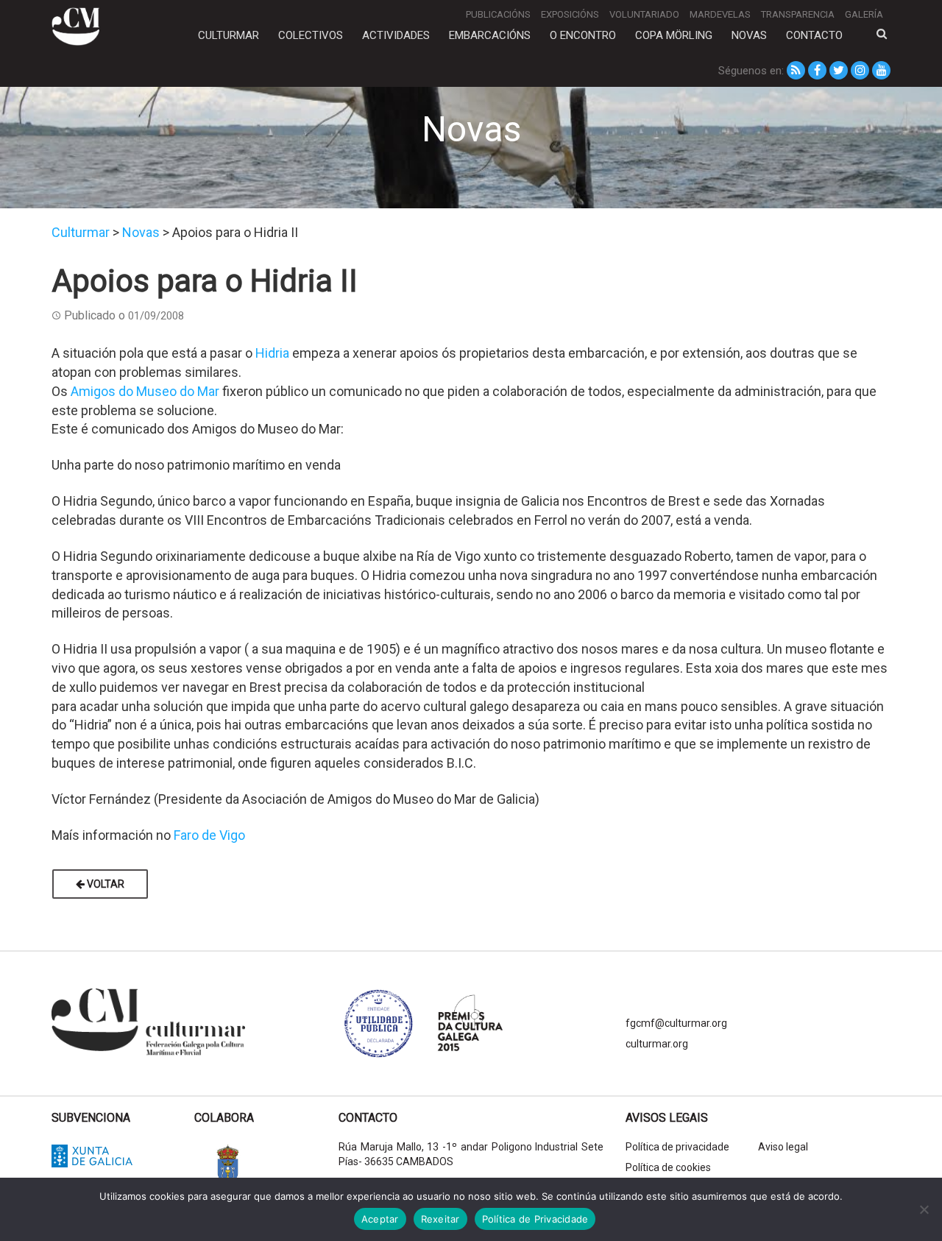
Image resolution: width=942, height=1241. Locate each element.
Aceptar (380, 1219)
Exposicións (570, 14)
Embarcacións (490, 35)
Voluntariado (644, 14)
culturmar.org (657, 1044)
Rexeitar (440, 1219)
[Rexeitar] (923, 1209)
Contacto (814, 35)
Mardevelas (720, 14)
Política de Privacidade (535, 1219)
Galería (864, 14)
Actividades (396, 35)
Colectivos (310, 35)
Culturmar (228, 35)
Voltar (104, 884)
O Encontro (583, 35)
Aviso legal (783, 1147)
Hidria (272, 353)
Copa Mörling (673, 35)
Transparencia (798, 14)
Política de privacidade (677, 1147)
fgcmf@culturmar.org (676, 1023)
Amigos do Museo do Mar (145, 391)
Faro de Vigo (209, 835)
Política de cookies (668, 1167)
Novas (749, 35)
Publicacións (498, 14)
